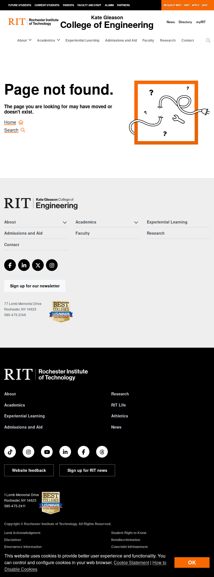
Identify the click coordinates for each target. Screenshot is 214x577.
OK (192, 562)
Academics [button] (46, 40)
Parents (68, 5)
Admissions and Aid (121, 40)
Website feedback (29, 470)
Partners (123, 5)
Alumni (109, 5)
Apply (196, 5)
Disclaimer (12, 539)
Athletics (119, 416)
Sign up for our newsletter (35, 285)
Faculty (148, 40)
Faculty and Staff (89, 5)
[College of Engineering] (40, 204)
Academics (14, 405)
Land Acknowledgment (22, 532)
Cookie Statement (131, 562)
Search (11, 130)
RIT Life (118, 405)
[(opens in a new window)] (10, 265)
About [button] (22, 40)
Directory (185, 22)
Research (168, 40)
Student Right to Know (128, 532)
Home (10, 122)
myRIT (201, 22)
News (171, 22)
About (10, 393)
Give (205, 5)
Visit (186, 5)
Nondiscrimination (125, 539)
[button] (208, 40)
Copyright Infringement (129, 546)
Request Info (172, 5)
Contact (187, 40)
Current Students (47, 5)
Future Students (19, 5)
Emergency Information (23, 546)
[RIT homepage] (33, 22)
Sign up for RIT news (87, 470)
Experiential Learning (82, 40)
